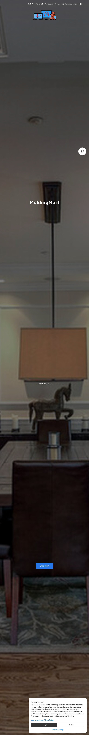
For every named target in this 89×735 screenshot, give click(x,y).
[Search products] (82, 151)
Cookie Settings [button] (58, 730)
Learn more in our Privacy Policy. (42, 720)
